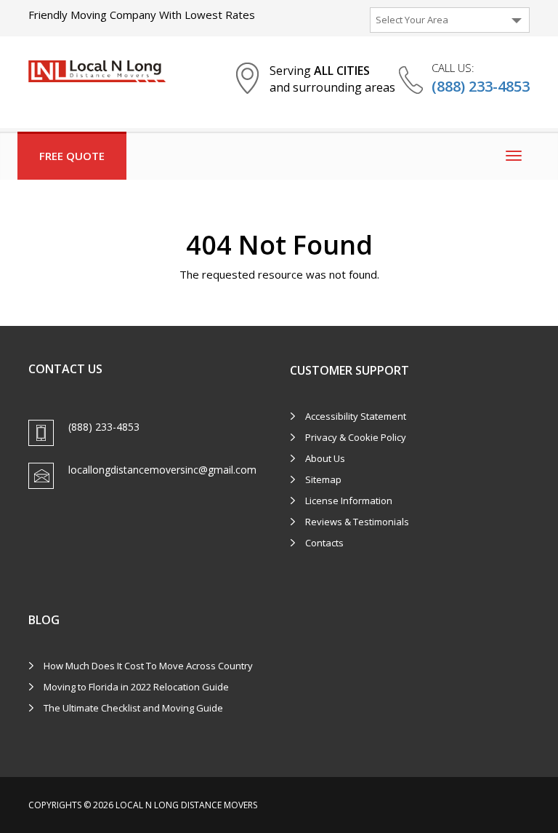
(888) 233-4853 (481, 86)
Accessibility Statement (355, 416)
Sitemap (323, 479)
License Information (348, 500)
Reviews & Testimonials (357, 521)
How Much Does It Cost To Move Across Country (148, 665)
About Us (325, 458)
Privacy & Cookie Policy (355, 437)
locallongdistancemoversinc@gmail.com (162, 470)
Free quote (72, 155)
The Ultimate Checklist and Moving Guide (133, 707)
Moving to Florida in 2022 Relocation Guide (136, 686)
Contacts (324, 542)
